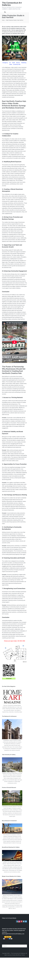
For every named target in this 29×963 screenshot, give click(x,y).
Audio (13, 62)
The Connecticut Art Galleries (12, 4)
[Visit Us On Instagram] (19, 921)
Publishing (23, 62)
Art (10, 62)
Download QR (8, 678)
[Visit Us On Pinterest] (21, 921)
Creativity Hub (16, 64)
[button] (25, 946)
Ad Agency (5, 62)
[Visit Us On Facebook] (17, 921)
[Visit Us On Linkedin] (26, 921)
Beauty (18, 62)
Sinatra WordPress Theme (18, 955)
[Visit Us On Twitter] (24, 921)
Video (10, 64)
